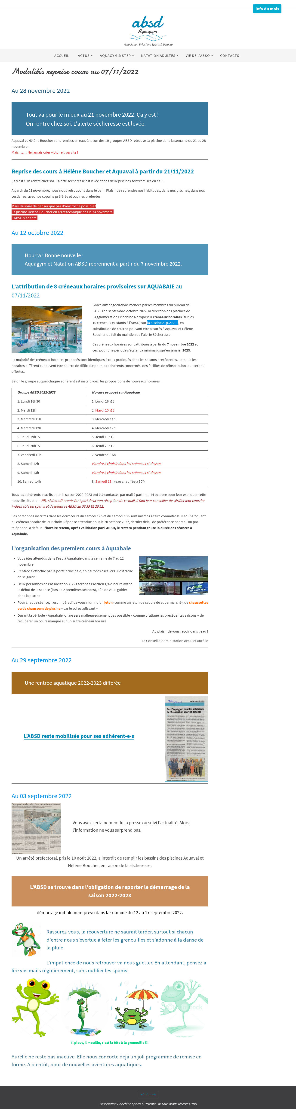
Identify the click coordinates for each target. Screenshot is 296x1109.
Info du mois (267, 8)
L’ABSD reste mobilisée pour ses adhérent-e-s (79, 735)
